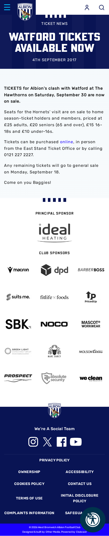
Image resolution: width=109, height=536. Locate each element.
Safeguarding (80, 513)
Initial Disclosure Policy (79, 498)
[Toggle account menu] (87, 7)
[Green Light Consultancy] (18, 351)
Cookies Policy (29, 484)
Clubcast (81, 531)
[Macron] (18, 270)
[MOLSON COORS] (91, 351)
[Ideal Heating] (54, 233)
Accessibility (80, 472)
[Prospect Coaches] (18, 378)
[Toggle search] (101, 7)
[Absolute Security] (54, 378)
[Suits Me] (18, 296)
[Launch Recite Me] (92, 519)
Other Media (53, 531)
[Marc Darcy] (54, 351)
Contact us (80, 484)
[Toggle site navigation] (7, 7)
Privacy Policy (54, 460)
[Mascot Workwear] (91, 324)
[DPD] (54, 270)
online (66, 141)
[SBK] (18, 324)
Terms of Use (29, 498)
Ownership (29, 472)
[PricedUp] (91, 296)
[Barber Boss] (91, 270)
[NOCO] (54, 324)
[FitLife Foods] (54, 297)
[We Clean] (91, 378)
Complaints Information (29, 513)
